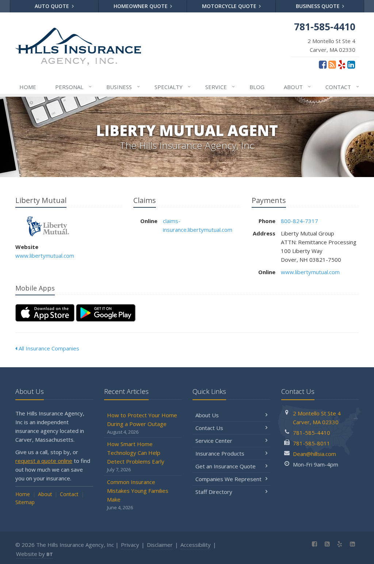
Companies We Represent (228, 479)
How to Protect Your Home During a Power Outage (142, 423)
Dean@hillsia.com (314, 453)
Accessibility (195, 544)
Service (220, 87)
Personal (73, 87)
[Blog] (332, 64)
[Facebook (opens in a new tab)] (323, 64)
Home (27, 87)
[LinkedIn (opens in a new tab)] (351, 64)
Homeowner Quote (141, 6)
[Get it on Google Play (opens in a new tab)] (106, 313)
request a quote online (43, 460)
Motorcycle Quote (230, 6)
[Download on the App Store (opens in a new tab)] (45, 313)
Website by (34, 553)
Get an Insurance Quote (225, 466)
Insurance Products (219, 453)
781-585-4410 (311, 432)
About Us (207, 415)
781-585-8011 (311, 443)
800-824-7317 (299, 221)
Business (123, 87)
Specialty (172, 87)
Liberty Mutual (48, 226)
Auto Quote (52, 6)
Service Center (213, 440)
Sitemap (25, 502)
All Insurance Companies (48, 348)
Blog (256, 87)
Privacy (130, 544)
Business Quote (318, 6)
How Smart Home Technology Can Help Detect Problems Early (135, 456)
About (297, 87)
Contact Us (209, 427)
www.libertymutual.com (44, 255)
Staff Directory (213, 491)
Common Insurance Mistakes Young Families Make (137, 494)
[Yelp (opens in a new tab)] (342, 64)
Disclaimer (160, 544)
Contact (342, 87)
